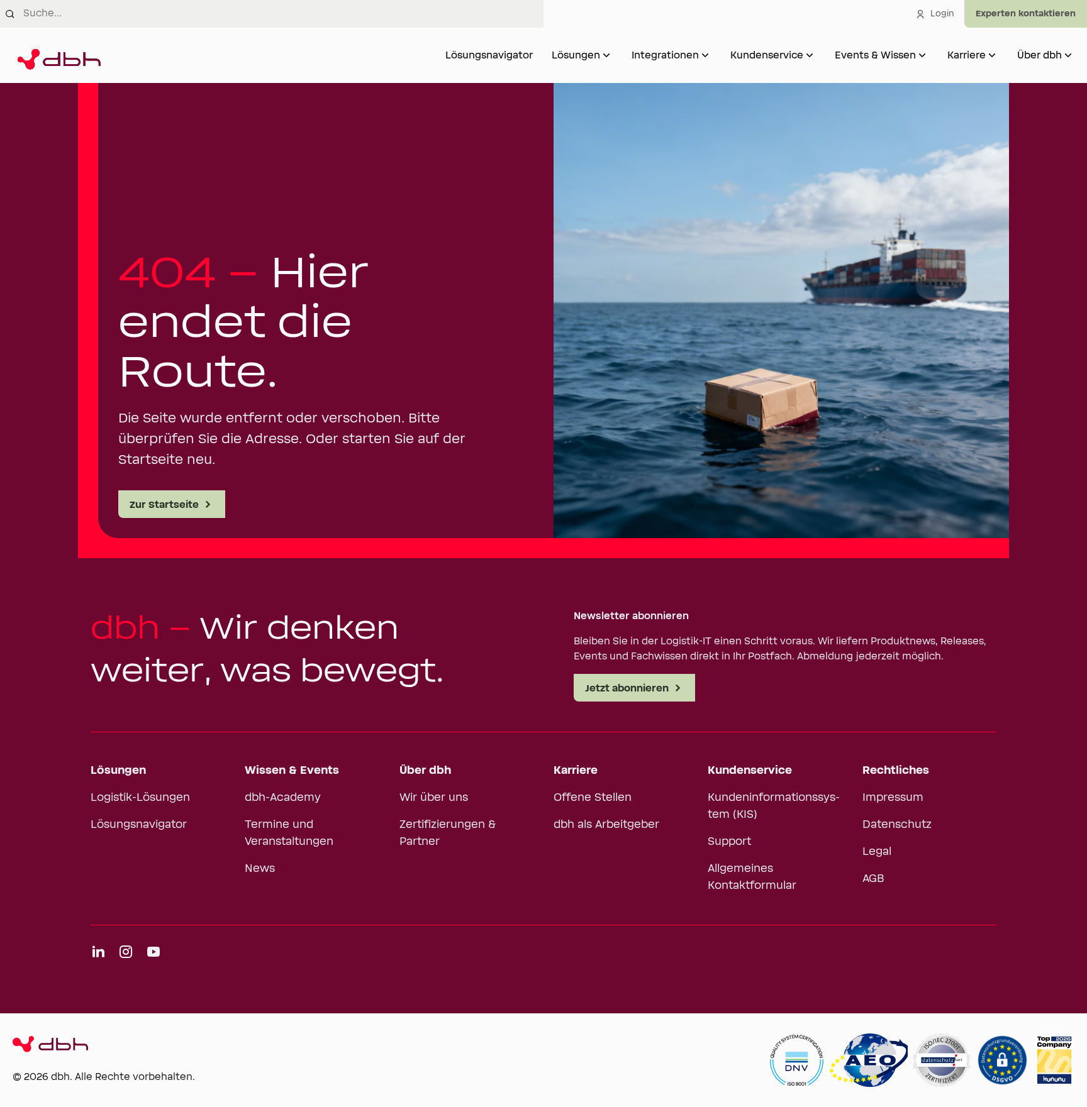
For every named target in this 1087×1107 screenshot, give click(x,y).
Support (729, 841)
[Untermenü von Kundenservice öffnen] (809, 55)
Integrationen (665, 55)
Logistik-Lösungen (140, 797)
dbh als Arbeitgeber (606, 824)
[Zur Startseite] (57, 55)
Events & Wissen (875, 55)
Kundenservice (766, 55)
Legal (876, 851)
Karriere (966, 55)
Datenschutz (897, 824)
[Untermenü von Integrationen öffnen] (705, 55)
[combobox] (283, 14)
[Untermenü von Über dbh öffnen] (1068, 55)
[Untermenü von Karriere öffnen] (992, 55)
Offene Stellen (593, 797)
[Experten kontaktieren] (1025, 14)
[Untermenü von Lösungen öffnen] (606, 55)
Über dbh (1039, 55)
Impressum (892, 797)
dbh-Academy (283, 797)
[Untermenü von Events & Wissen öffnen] (922, 55)
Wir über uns (433, 797)
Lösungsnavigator (489, 55)
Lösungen (576, 55)
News (260, 868)
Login (942, 14)
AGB (873, 879)
